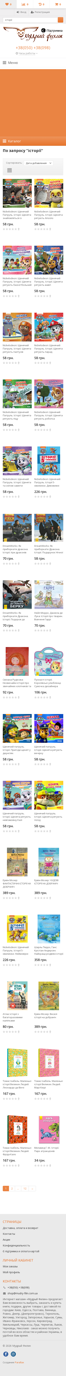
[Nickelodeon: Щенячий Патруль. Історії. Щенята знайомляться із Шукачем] (17, 193)
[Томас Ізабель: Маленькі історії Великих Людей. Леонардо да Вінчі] (17, 1062)
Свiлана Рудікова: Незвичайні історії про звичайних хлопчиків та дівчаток (17, 683)
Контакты (9, 1233)
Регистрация (42, 12)
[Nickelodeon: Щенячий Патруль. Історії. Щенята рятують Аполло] (48, 193)
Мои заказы (10, 1266)
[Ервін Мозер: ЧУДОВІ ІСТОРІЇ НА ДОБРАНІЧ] (48, 862)
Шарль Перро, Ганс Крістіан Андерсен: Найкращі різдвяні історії (48, 950)
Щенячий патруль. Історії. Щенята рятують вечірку (48, 750)
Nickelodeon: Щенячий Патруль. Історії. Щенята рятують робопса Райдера (48, 415)
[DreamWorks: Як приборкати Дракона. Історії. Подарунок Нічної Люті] (48, 527)
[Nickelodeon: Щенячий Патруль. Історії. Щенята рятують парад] (48, 327)
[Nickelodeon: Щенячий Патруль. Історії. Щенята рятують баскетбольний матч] (17, 260)
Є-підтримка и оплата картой (21, 1251)
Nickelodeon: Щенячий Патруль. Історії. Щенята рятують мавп (48, 281)
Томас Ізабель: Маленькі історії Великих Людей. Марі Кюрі (48, 1084)
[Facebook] (6, 1354)
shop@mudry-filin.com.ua (23, 1293)
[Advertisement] (33, 102)
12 (24, 1188)
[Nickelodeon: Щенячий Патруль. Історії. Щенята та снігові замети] (17, 460)
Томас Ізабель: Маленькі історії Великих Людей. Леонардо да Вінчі (17, 1084)
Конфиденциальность (16, 1245)
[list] (15, 170)
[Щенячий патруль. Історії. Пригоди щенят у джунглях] (17, 728)
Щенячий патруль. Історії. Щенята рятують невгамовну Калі (17, 817)
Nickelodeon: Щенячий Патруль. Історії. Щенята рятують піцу (17, 415)
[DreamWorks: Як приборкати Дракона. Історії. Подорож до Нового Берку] (17, 594)
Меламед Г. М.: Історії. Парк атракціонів (46, 1149)
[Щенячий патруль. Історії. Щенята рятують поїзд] (48, 795)
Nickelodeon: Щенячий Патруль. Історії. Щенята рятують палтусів (17, 348)
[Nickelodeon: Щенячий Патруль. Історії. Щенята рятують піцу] (17, 393)
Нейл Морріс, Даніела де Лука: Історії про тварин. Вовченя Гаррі (48, 616)
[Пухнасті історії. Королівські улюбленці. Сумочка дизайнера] (48, 661)
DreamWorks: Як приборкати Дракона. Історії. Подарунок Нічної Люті (48, 549)
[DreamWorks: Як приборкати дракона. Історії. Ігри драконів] (17, 527)
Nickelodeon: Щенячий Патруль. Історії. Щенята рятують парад (48, 348)
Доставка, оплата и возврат (20, 1228)
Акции (6, 1239)
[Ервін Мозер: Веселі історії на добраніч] (48, 995)
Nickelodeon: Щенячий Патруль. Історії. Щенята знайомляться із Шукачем (17, 215)
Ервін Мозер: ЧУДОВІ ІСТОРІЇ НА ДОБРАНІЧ (46, 882)
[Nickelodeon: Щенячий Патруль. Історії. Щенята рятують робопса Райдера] (48, 393)
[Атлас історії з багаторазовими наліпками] (17, 995)
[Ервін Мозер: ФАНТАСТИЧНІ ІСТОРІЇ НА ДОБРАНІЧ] (17, 862)
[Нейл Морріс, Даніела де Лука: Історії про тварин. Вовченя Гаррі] (48, 594)
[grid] (9, 170)
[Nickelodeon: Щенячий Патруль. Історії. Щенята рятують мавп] (48, 260)
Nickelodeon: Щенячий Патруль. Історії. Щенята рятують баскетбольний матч (17, 281)
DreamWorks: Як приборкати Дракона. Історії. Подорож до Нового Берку (15, 616)
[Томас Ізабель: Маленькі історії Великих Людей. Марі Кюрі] (48, 1062)
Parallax (19, 1362)
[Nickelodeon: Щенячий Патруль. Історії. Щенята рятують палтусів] (17, 327)
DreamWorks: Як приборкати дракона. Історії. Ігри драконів (15, 549)
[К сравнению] (24, 240)
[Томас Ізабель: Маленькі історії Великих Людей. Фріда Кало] (17, 1129)
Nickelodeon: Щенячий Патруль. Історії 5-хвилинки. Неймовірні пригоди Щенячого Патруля (16, 950)
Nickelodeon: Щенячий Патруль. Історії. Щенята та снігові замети (17, 482)
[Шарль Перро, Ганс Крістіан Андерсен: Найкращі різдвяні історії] (48, 929)
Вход (23, 12)
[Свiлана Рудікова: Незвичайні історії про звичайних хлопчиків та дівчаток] (17, 661)
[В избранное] (29, 240)
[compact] (21, 170)
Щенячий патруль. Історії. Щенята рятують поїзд (48, 817)
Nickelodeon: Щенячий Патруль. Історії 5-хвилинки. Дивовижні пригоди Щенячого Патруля (47, 482)
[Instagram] (13, 1354)
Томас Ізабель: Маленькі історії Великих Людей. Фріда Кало (17, 1151)
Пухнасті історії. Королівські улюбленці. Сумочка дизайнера (47, 683)
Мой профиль (11, 1272)
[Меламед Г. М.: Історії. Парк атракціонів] (48, 1129)
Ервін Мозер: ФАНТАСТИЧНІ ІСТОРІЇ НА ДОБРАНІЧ (17, 883)
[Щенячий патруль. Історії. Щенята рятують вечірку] (48, 728)
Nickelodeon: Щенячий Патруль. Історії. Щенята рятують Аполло (48, 215)
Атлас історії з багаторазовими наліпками (13, 1017)
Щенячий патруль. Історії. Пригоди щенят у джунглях (17, 750)
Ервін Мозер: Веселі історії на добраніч (45, 1015)
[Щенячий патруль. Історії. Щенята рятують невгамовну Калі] (17, 795)
